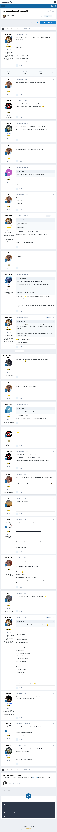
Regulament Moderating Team (10, 812)
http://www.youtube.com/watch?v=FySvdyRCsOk (28, 457)
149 (9, 289)
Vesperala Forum (8, 2)
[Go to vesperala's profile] (4, 16)
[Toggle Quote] (18, 171)
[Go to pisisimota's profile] (8, 279)
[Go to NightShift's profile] (8, 479)
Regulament (6, 804)
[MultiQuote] (17, 65)
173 (9, 182)
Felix (8, 167)
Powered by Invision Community (28, 829)
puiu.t (8, 79)
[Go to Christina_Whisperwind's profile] (8, 362)
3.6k (9, 489)
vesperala (11, 15)
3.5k (9, 738)
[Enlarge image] (43, 106)
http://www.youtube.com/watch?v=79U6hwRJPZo (28, 231)
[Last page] (20, 29)
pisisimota (8, 274)
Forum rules (6, 808)
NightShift (8, 474)
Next (17, 28)
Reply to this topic (48, 22)
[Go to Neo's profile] (8, 503)
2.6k (9, 115)
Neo (8, 498)
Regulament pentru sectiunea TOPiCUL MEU (14, 816)
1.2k (9, 513)
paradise (9, 100)
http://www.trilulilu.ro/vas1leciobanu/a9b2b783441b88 (29, 748)
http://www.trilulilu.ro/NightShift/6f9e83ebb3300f (28, 483)
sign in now (35, 777)
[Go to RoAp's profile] (8, 524)
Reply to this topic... (15, 783)
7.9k (9, 534)
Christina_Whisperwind (8, 356)
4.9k (9, 608)
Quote (20, 65)
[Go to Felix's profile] (8, 172)
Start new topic (34, 22)
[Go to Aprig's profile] (8, 598)
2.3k (9, 94)
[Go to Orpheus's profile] (8, 698)
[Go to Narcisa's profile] (8, 128)
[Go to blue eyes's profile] (8, 409)
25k (9, 138)
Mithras (8, 723)
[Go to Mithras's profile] (8, 728)
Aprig (8, 593)
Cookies (32, 826)
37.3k (9, 49)
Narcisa (8, 123)
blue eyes (8, 404)
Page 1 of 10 (26, 28)
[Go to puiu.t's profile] (8, 84)
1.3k (9, 372)
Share (40, 16)
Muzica (18, 17)
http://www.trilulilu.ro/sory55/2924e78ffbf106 (27, 566)
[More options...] (53, 34)
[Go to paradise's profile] (8, 106)
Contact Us (25, 826)
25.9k (9, 708)
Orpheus (8, 693)
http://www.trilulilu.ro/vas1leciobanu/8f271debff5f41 (28, 726)
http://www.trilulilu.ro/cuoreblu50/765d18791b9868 (28, 531)
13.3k (9, 419)
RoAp (8, 519)
